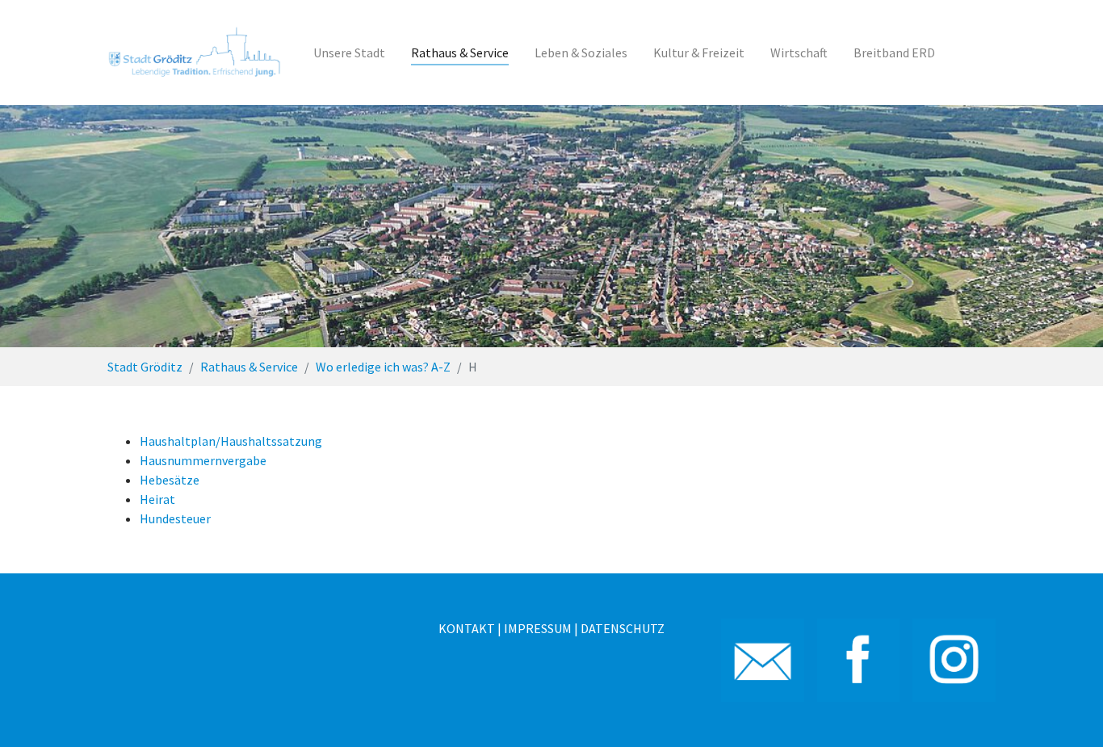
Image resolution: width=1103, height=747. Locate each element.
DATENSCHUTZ (623, 628)
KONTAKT (466, 628)
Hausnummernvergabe (203, 460)
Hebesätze (169, 480)
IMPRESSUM (538, 628)
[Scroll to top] (1067, 711)
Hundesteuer (175, 518)
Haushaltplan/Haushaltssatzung (231, 441)
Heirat (157, 499)
